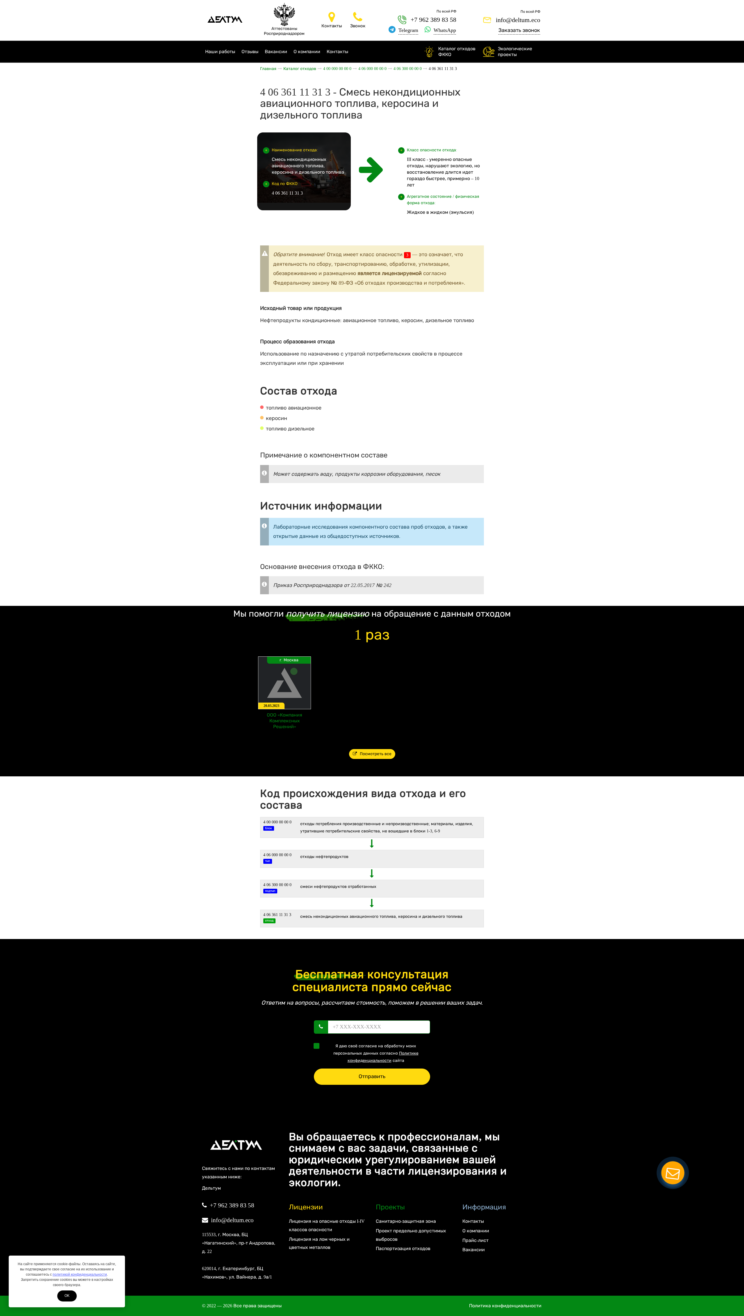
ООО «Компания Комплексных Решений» (284, 720)
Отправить (372, 1076)
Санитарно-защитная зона (406, 1221)
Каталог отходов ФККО (456, 51)
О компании (307, 51)
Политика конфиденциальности (505, 1305)
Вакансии (276, 51)
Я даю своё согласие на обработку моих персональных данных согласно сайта (376, 1053)
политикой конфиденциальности (80, 1274)
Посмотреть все (375, 754)
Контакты (337, 51)
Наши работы (220, 51)
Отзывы (250, 51)
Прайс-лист (475, 1240)
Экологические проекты (515, 51)
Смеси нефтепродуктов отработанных (338, 886)
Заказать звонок (519, 30)
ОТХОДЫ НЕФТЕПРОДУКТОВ (324, 856)
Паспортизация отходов (403, 1248)
